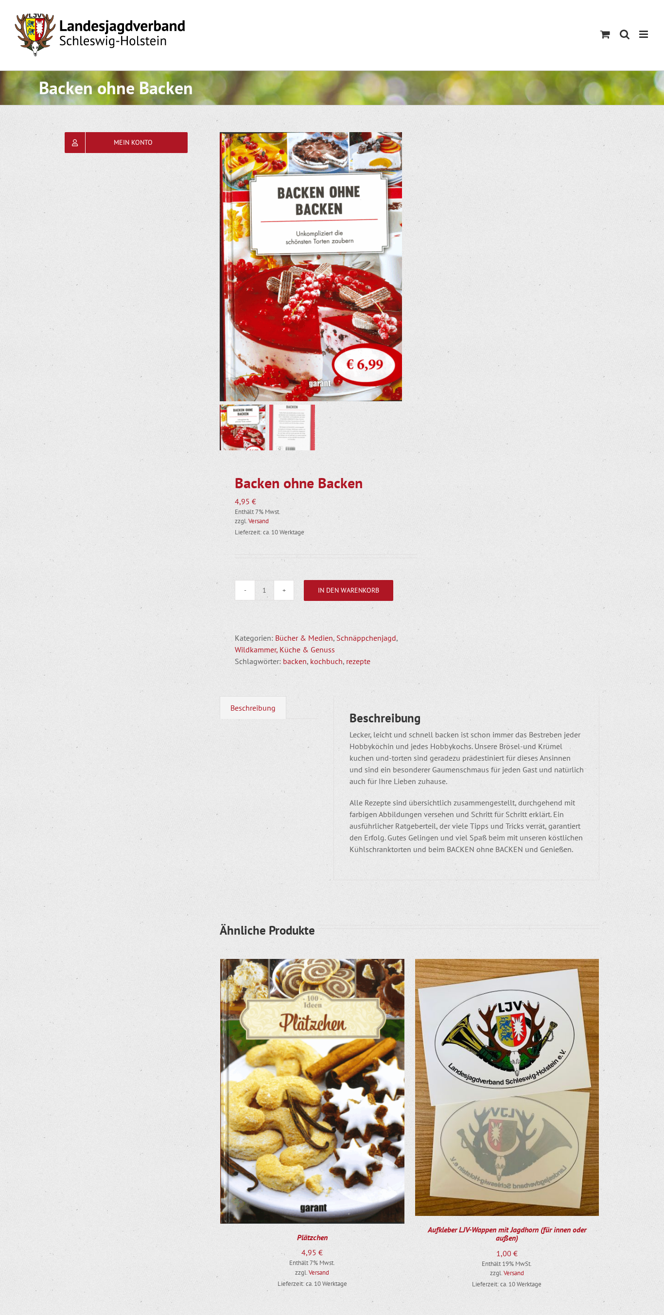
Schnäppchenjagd (366, 638)
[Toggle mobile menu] (644, 34)
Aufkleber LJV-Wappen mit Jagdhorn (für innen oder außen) (507, 1234)
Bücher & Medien (304, 638)
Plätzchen (312, 1237)
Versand (258, 521)
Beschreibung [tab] (253, 708)
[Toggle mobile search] (624, 34)
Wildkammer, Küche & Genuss (285, 649)
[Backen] (317, 266)
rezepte (358, 661)
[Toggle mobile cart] (605, 34)
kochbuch (326, 661)
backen (295, 661)
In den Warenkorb (348, 590)
